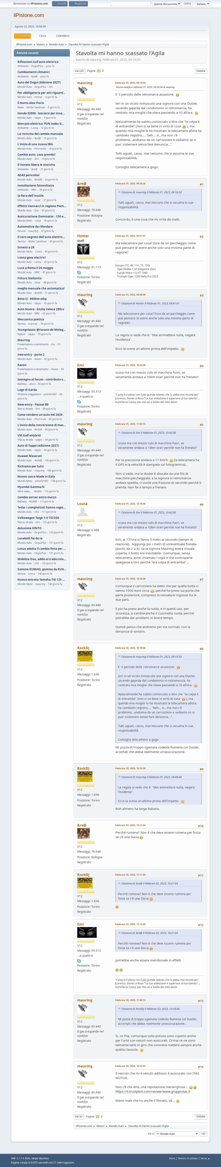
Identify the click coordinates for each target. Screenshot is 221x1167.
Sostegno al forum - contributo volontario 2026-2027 (41, 379)
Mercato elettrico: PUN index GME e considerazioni (41, 124)
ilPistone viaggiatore (29, 394)
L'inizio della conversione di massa (41, 425)
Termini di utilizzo (188, 1158)
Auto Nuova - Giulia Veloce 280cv (40, 309)
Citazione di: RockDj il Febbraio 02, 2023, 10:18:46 (150, 1009)
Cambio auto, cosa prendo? (36, 155)
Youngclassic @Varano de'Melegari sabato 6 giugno (41, 330)
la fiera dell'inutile (30, 196)
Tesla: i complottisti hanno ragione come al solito (41, 507)
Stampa (200, 71)
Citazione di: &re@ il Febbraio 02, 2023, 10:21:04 (149, 883)
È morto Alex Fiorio (30, 103)
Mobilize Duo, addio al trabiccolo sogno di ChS (41, 559)
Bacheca (22, 383)
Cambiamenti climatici (33, 72)
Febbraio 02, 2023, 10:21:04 (130, 825)
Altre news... (24, 491)
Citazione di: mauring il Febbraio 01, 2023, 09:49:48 (151, 777)
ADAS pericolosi (28, 175)
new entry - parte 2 (30, 354)
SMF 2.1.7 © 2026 (20, 1158)
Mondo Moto (24, 220)
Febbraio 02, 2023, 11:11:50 (130, 874)
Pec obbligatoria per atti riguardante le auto (41, 93)
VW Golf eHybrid (29, 435)
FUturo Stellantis (29, 278)
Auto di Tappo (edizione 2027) (38, 446)
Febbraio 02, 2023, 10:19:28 (130, 768)
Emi (80, 365)
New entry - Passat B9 (33, 404)
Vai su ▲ (205, 1158)
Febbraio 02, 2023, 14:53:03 (130, 1066)
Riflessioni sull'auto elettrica (37, 62)
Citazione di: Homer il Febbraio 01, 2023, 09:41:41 (150, 303)
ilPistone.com (29, 15)
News (20, 107)
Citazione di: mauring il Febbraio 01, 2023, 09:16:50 (151, 192)
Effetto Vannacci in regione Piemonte (41, 206)
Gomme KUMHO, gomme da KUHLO (41, 569)
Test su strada (25, 408)
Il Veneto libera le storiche (36, 165)
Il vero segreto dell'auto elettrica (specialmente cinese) (41, 237)
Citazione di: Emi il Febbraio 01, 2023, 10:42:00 (148, 433)
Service (21, 231)
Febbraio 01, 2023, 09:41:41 (130, 235)
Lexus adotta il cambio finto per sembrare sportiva (41, 549)
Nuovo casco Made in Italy (36, 476)
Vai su (78, 1116)
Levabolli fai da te (30, 538)
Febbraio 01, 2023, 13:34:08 (130, 578)
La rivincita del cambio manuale (40, 134)
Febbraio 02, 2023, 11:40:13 (130, 1000)
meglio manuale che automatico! (41, 288)
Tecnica (21, 241)
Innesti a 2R (26, 247)
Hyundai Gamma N (30, 487)
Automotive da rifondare (35, 227)
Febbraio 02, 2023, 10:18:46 (130, 647)
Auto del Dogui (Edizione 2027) (39, 82)
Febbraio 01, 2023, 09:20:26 (130, 183)
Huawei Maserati (29, 456)
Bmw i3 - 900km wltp (32, 299)
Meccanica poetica (30, 319)
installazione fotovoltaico (35, 185)
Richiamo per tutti (30, 466)
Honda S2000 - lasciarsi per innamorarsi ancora (41, 113)
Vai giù (79, 71)
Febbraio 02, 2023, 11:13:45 (130, 924)
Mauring (23, 340)
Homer (83, 235)
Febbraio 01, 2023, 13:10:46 (130, 503)
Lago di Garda (27, 390)
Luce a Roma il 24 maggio (35, 268)
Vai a (151, 1133)
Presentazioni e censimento (33, 344)
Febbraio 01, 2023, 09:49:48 (130, 294)
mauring (84, 82)
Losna (82, 503)
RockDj (83, 648)
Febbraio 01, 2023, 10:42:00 (130, 365)
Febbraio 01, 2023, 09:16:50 (130, 82)
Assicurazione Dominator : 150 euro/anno (41, 216)
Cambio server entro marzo (36, 497)
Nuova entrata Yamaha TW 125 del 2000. (41, 580)
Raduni (21, 334)
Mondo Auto (24, 86)
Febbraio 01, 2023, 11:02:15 (130, 423)
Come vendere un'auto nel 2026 (40, 415)
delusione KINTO (29, 528)
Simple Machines (40, 1158)
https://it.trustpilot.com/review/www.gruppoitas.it (152, 1091)
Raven (22, 365)
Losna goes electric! (31, 257)
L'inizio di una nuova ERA (35, 144)
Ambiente (22, 66)
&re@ (81, 183)
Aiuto (172, 1158)
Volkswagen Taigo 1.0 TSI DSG (38, 518)
